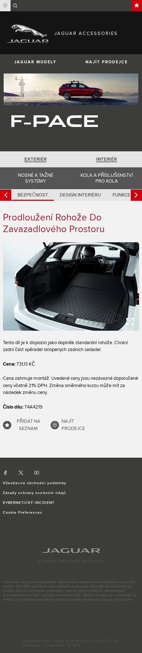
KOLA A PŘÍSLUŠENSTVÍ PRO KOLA (106, 178)
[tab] (35, 159)
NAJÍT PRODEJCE (107, 62)
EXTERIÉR (35, 159)
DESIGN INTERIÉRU (80, 195)
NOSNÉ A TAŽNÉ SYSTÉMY (35, 178)
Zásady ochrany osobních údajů (34, 493)
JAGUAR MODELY (35, 62)
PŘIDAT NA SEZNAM (28, 424)
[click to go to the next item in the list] (136, 195)
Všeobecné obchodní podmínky (34, 483)
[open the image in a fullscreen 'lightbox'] (71, 286)
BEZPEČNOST (32, 195)
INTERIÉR (106, 159)
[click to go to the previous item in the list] (5, 195)
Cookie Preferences (23, 512)
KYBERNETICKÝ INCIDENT (29, 503)
